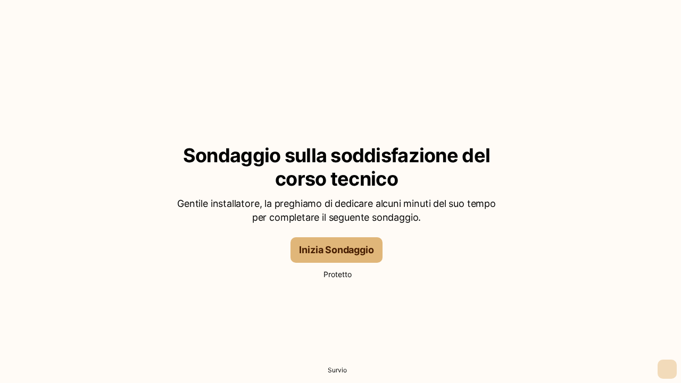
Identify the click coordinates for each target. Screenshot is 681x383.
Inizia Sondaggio (336, 249)
